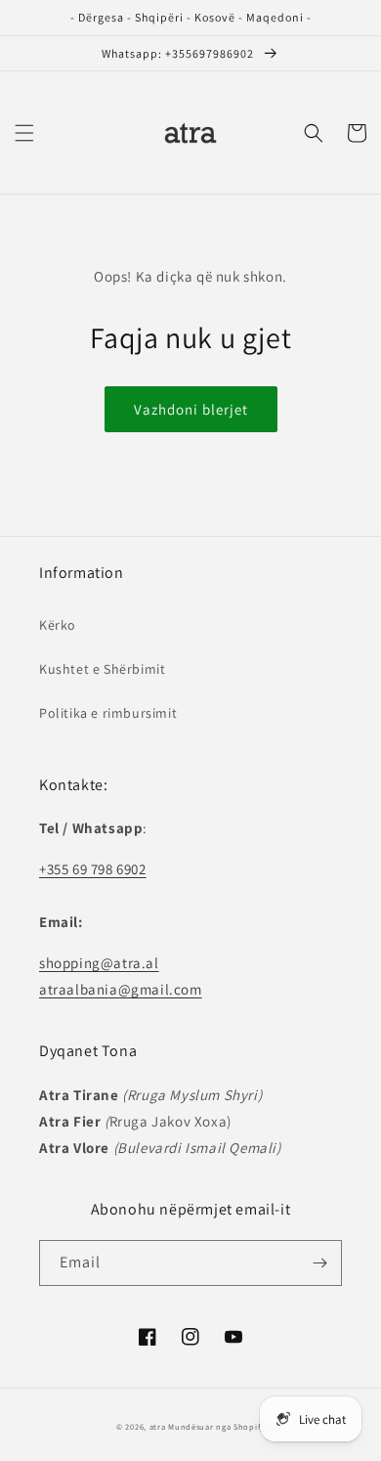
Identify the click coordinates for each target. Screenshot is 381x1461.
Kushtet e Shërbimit (102, 669)
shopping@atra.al (99, 962)
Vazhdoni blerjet (191, 409)
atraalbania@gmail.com (120, 989)
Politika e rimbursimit (108, 713)
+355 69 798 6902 (93, 869)
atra (157, 1426)
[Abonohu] (319, 1263)
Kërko (57, 625)
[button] (24, 133)
